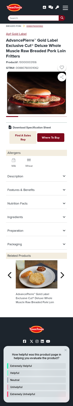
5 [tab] (61, 116)
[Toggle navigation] (65, 7)
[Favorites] (61, 68)
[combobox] (36, 18)
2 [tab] (24, 116)
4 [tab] (49, 116)
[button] (36, 366)
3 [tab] (36, 116)
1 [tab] (12, 116)
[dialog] (36, 374)
